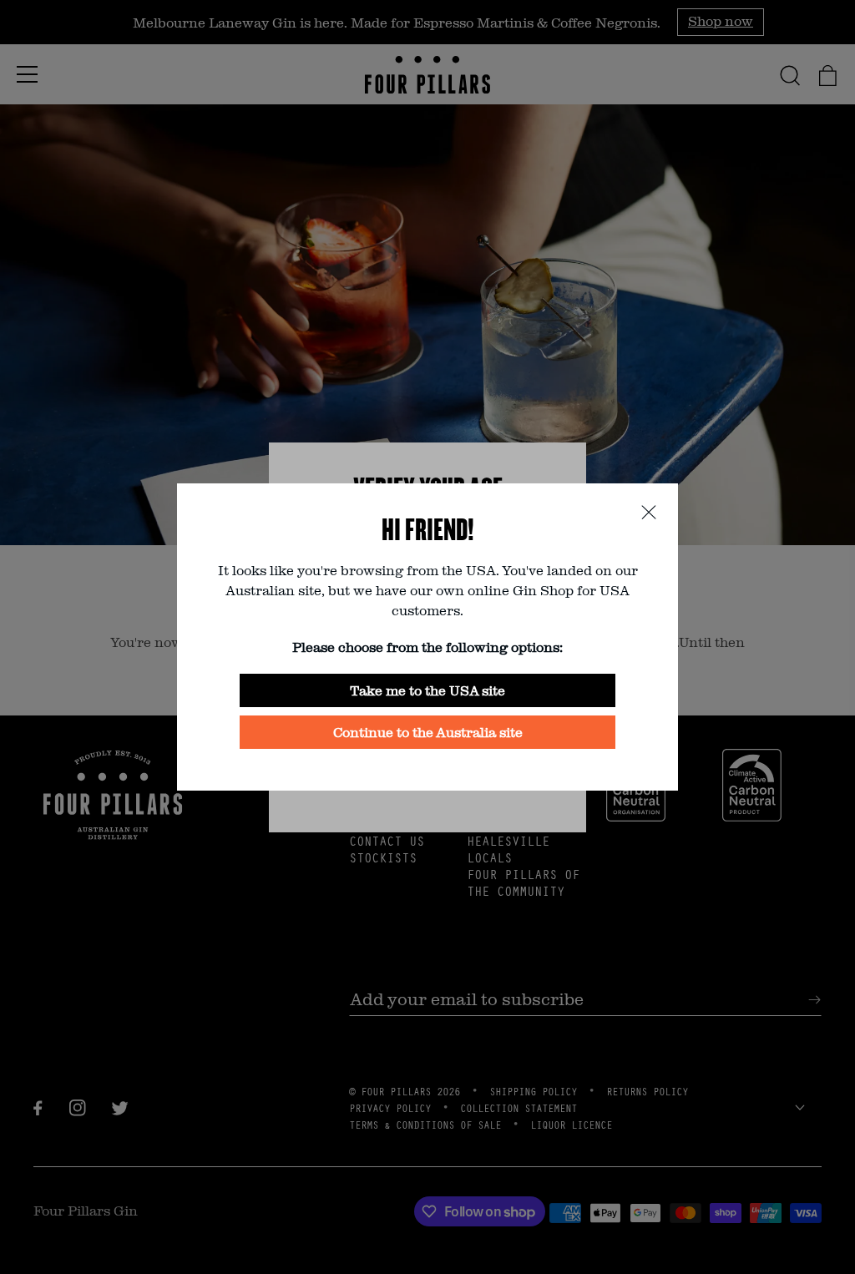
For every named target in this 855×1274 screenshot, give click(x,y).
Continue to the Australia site (428, 732)
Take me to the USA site (427, 690)
